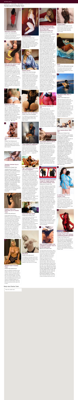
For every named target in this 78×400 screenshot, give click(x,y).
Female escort (7, 3)
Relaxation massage (10, 31)
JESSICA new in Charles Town (11, 266)
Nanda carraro (26, 70)
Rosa (58, 64)
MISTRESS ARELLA (8, 1)
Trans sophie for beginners (30, 144)
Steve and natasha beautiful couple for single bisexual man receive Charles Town (48, 181)
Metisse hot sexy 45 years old (12, 138)
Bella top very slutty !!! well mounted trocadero (12, 64)
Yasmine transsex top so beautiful (12, 165)
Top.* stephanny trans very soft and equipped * (30, 168)
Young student (61, 24)
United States (14, 3)
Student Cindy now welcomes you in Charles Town (12, 210)
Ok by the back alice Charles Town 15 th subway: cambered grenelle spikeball (65, 234)
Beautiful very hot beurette (30, 113)
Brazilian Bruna (26, 36)
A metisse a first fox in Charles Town (63, 195)
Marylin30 (25, 253)
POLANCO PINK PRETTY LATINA (64, 95)
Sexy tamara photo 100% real (64, 130)
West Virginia (20, 3)
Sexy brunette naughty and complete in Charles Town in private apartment (48, 245)
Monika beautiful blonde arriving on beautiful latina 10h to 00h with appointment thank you (47, 28)
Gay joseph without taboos (47, 141)
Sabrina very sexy (10, 104)
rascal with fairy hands (28, 213)
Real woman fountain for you (47, 106)
